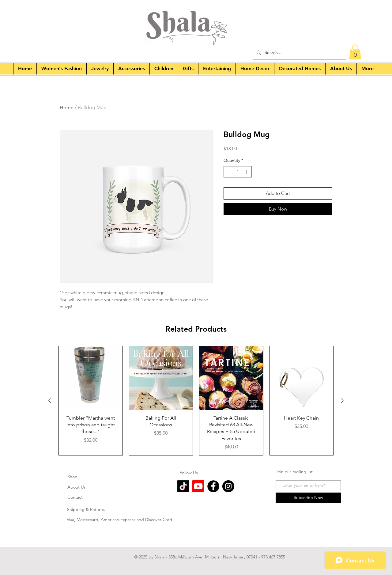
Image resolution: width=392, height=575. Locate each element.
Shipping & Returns (86, 509)
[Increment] (247, 171)
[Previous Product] (49, 400)
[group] (196, 400)
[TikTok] (183, 486)
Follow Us (189, 472)
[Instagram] (228, 486)
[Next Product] (342, 400)
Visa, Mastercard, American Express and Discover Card (120, 519)
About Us (76, 487)
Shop (72, 476)
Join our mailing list (294, 471)
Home (67, 107)
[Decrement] (228, 171)
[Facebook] (213, 486)
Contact (75, 497)
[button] (355, 51)
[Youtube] (198, 486)
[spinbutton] (237, 171)
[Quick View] (91, 378)
